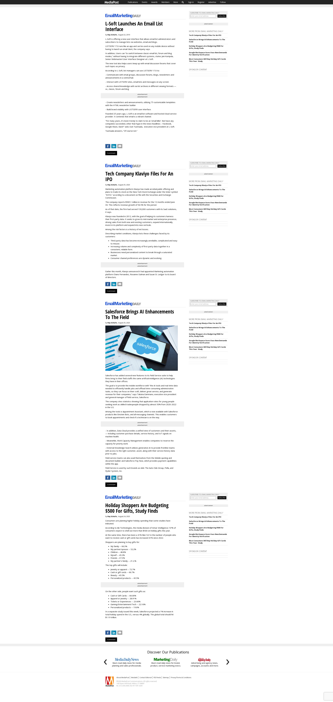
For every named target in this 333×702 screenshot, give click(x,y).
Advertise (212, 2)
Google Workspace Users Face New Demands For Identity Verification (208, 53)
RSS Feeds (157, 677)
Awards (154, 2)
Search (183, 2)
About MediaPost (122, 677)
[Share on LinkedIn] (113, 146)
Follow (223, 2)
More (175, 2)
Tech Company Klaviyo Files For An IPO (205, 35)
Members (165, 2)
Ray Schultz (112, 35)
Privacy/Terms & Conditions (181, 677)
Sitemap (166, 677)
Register (201, 2)
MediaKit (134, 677)
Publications (133, 2)
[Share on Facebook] (107, 146)
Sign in (191, 2)
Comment (111, 153)
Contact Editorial (145, 677)
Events (144, 2)
